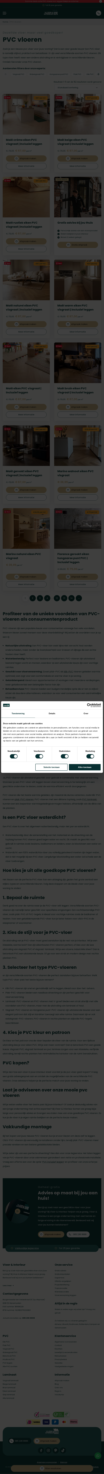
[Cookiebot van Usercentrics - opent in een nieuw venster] (89, 705)
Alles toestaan (84, 767)
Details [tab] (52, 713)
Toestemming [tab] (18, 713)
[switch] (39, 756)
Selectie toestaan (51, 767)
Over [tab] (86, 713)
